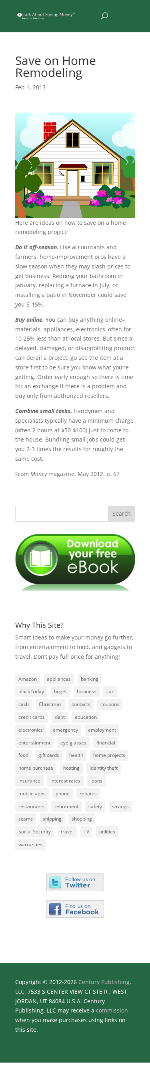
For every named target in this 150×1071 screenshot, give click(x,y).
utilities (107, 831)
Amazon (27, 679)
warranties (30, 844)
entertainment (34, 742)
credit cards (31, 717)
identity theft (104, 767)
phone (63, 793)
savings (120, 806)
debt (60, 717)
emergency (65, 729)
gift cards (48, 755)
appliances (59, 679)
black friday (31, 691)
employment (102, 729)
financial (105, 742)
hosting (71, 767)
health (76, 755)
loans (96, 780)
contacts (81, 704)
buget (60, 691)
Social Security (34, 831)
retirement (66, 806)
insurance (29, 780)
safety (95, 806)
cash (23, 704)
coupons (109, 704)
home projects (109, 755)
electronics (30, 729)
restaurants (31, 806)
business (86, 691)
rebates (88, 793)
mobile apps (32, 793)
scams (25, 818)
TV (86, 831)
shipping (52, 818)
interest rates (65, 780)
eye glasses (73, 742)
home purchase (35, 767)
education (86, 717)
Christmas (50, 704)
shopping (82, 818)
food (23, 755)
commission (112, 1010)
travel (67, 831)
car (110, 691)
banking (89, 679)
